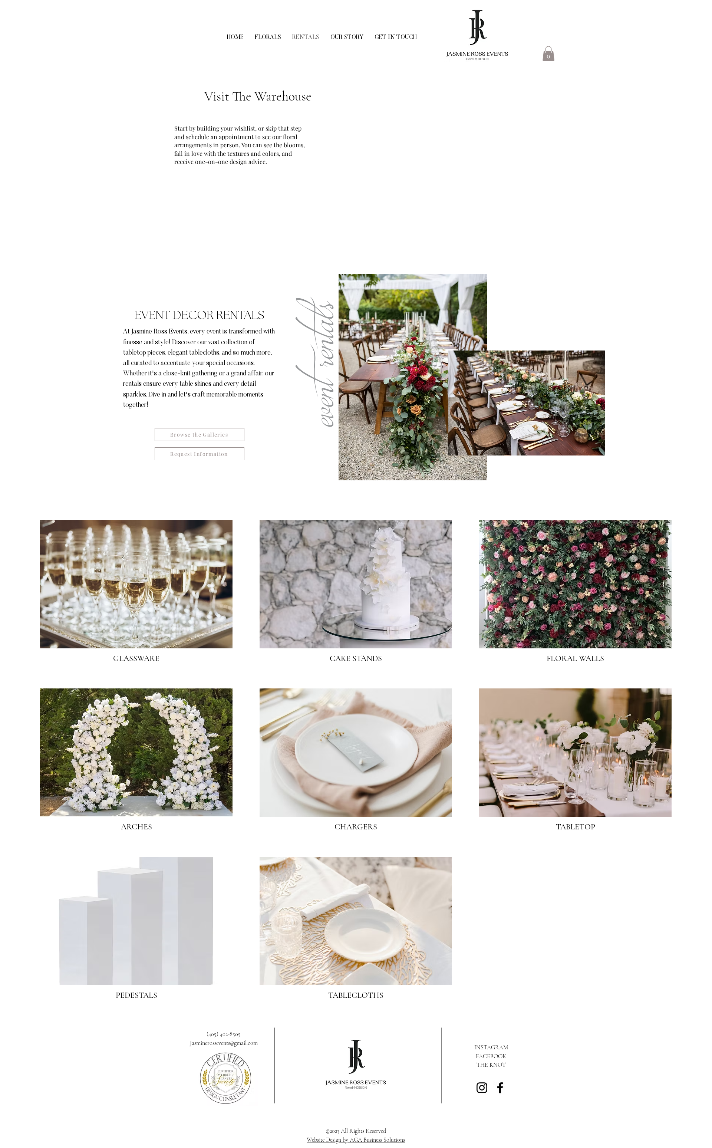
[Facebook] (500, 1087)
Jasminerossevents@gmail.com (224, 1043)
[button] (548, 53)
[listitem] (136, 595)
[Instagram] (482, 1087)
